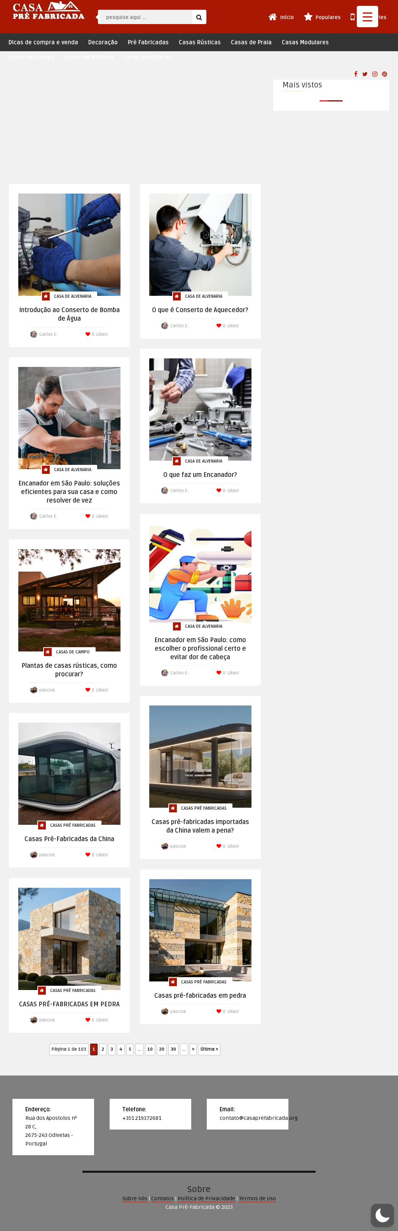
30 (173, 1049)
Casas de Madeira (89, 57)
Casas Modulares (305, 42)
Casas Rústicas (200, 42)
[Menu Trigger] (367, 16)
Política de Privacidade (206, 1198)
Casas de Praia (251, 42)
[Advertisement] (135, 125)
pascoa (47, 690)
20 (161, 1049)
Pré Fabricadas (148, 42)
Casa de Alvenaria (72, 296)
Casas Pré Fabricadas (204, 808)
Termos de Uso (257, 1198)
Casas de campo (31, 57)
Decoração (103, 42)
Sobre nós (134, 1198)
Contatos (162, 1198)
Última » (209, 1049)
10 (150, 1049)
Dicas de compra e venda (43, 42)
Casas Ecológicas (147, 57)
